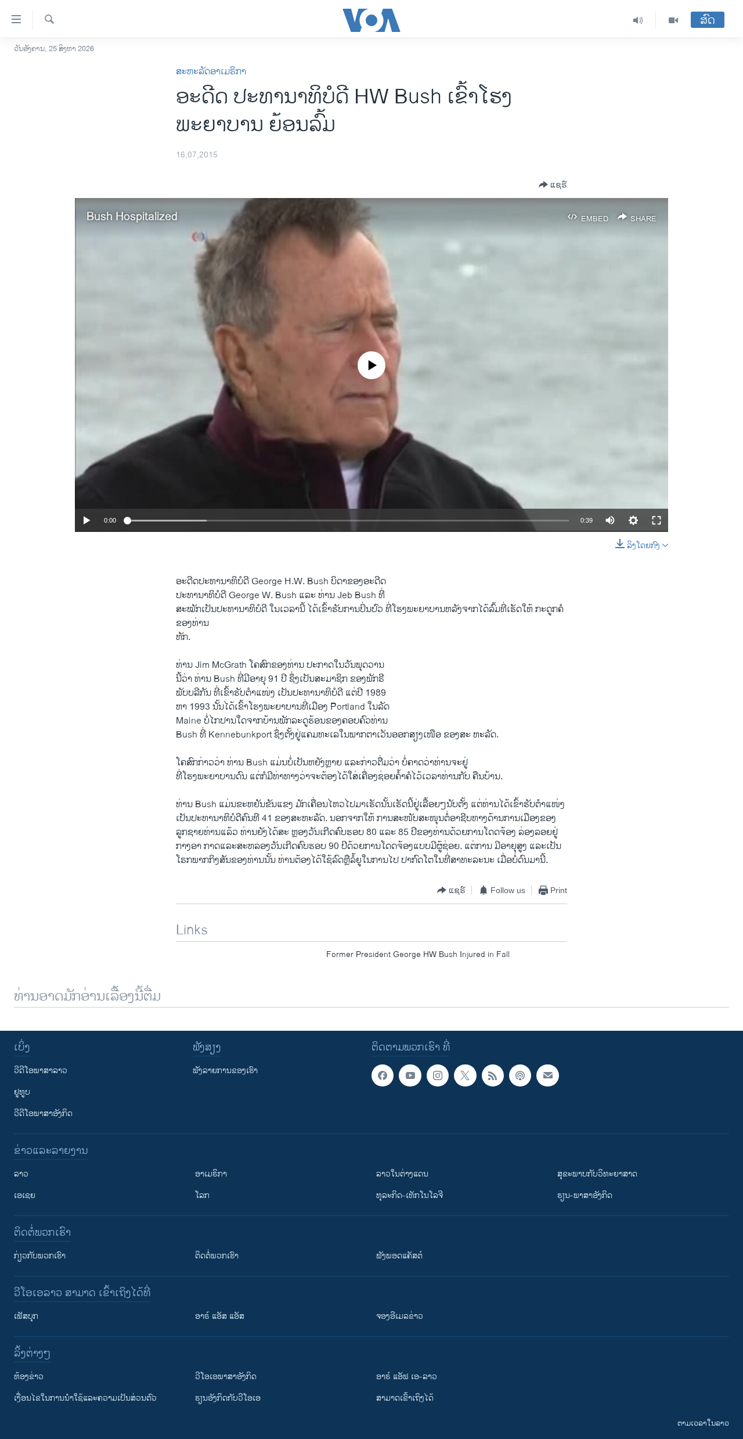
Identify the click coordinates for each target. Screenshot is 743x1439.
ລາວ (21, 1174)
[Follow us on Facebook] (383, 1075)
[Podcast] (520, 1075)
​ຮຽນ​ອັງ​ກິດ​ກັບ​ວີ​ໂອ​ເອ (228, 1398)
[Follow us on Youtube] (410, 1075)
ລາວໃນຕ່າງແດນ (402, 1174)
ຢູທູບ (22, 1092)
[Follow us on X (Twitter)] (465, 1075)
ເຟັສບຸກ (26, 1316)
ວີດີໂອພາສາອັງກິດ (43, 1113)
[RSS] (493, 1075)
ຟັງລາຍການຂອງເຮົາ (225, 1070)
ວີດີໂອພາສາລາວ (40, 1070)
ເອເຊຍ (24, 1195)
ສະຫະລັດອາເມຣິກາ (211, 72)
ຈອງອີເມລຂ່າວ (399, 1316)
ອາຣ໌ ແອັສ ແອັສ (219, 1316)
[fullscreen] (656, 520)
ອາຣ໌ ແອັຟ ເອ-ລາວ (406, 1376)
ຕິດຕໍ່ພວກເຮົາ (217, 1256)
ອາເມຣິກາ (211, 1174)
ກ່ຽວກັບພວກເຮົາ (40, 1256)
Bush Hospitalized (132, 216)
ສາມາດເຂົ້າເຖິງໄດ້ (405, 1398)
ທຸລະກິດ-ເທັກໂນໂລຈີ (409, 1195)
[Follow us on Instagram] (438, 1075)
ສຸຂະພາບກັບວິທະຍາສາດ (597, 1174)
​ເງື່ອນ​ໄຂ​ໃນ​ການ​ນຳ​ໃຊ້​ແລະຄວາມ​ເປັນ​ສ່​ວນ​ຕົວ (85, 1398)
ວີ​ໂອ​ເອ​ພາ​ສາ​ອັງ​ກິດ (226, 1376)
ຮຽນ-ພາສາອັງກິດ (584, 1195)
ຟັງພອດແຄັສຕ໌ (399, 1256)
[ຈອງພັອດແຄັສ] (547, 1075)
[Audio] (638, 20)
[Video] (673, 20)
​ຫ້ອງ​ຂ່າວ (29, 1376)
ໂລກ (202, 1195)
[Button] (553, 185)
